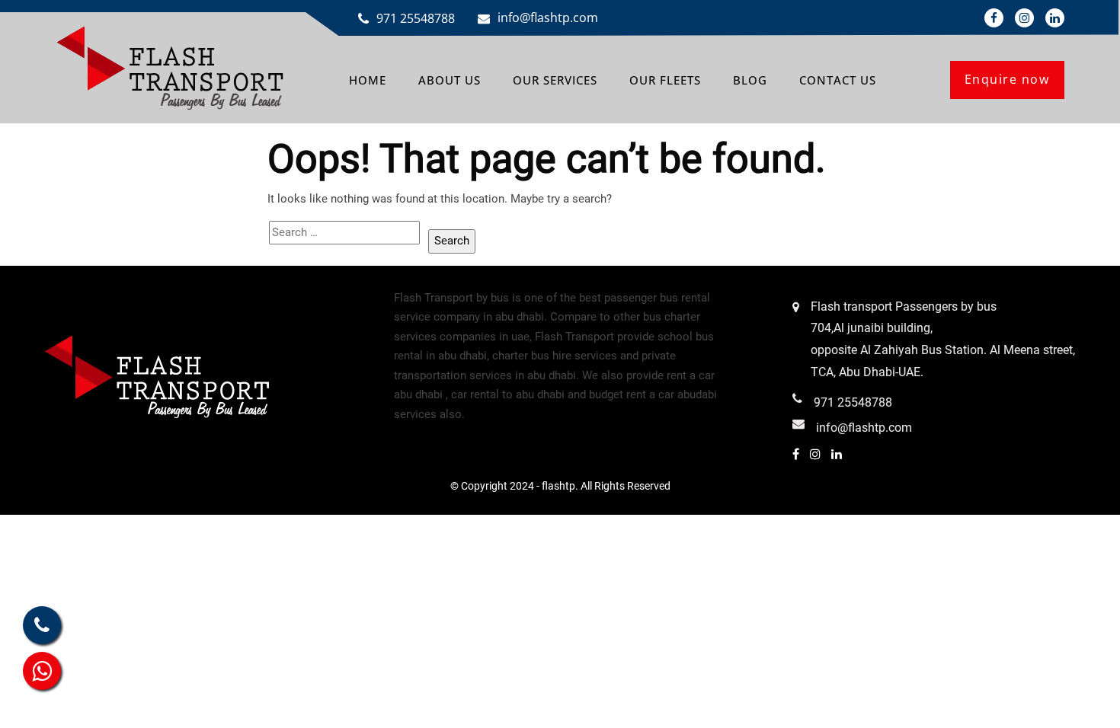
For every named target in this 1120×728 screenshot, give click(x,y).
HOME (367, 80)
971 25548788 (415, 18)
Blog (750, 80)
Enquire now (1007, 79)
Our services (555, 80)
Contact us (837, 80)
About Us (449, 80)
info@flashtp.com (548, 17)
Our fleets (665, 80)
